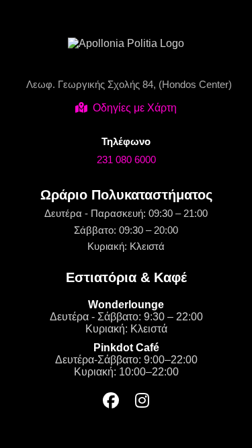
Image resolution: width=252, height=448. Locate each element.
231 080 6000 (126, 159)
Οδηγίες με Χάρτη (135, 108)
